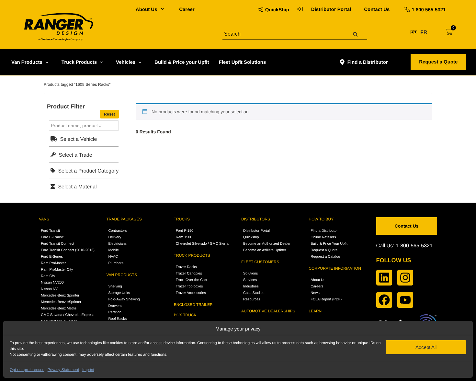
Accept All (425, 347)
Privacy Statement (63, 369)
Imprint (88, 369)
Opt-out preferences (27, 369)
